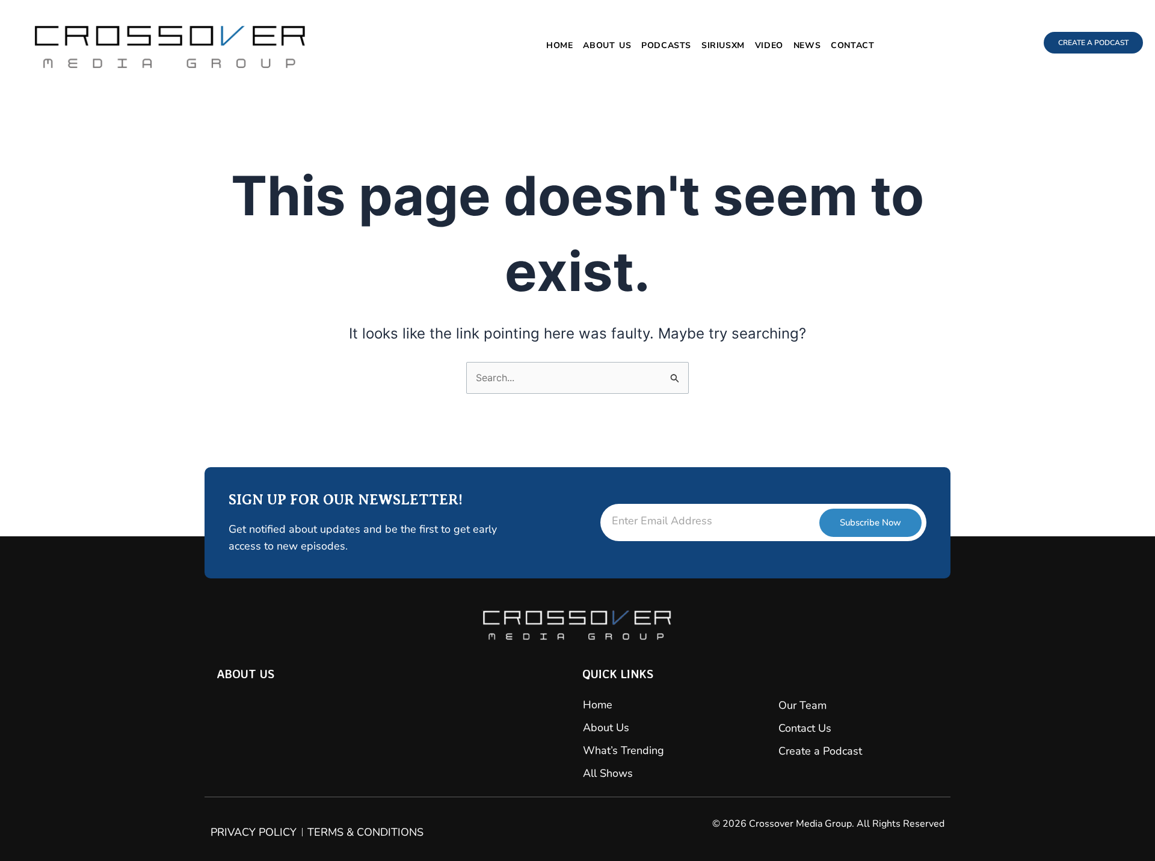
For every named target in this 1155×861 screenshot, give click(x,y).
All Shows (608, 773)
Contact (852, 45)
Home (559, 45)
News (807, 45)
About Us (607, 45)
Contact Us (804, 728)
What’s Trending (623, 750)
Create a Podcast (820, 751)
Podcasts (666, 45)
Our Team (802, 705)
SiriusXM (723, 45)
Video (769, 45)
